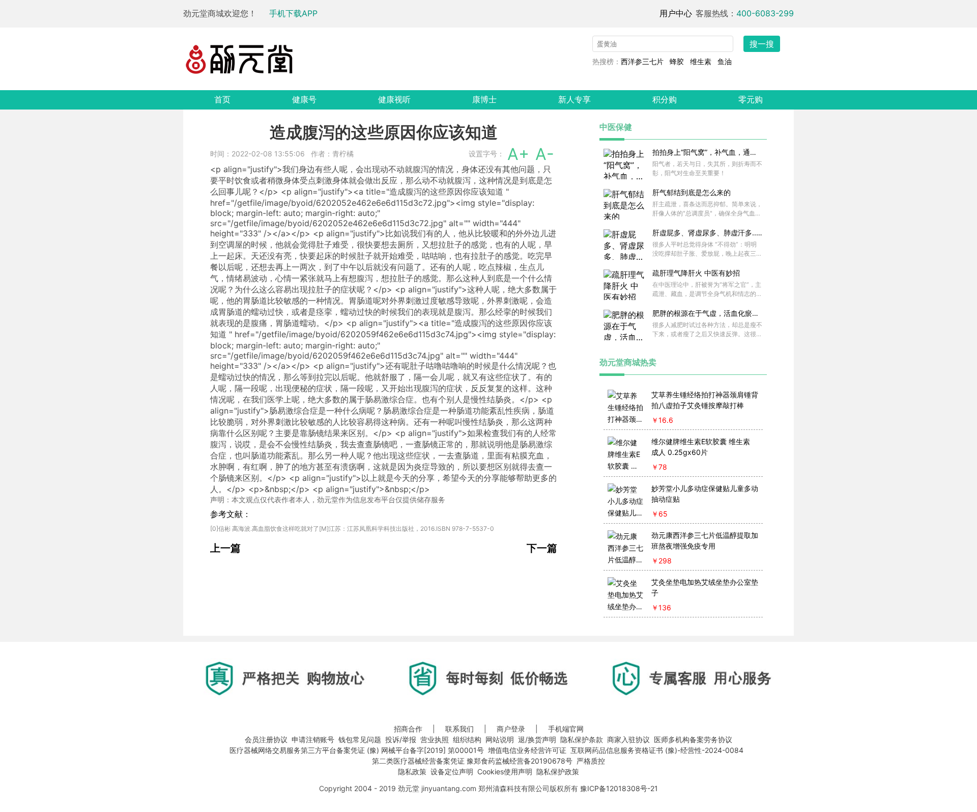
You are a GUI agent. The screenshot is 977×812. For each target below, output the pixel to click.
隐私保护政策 (557, 771)
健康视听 (394, 99)
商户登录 (511, 728)
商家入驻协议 (628, 739)
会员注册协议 (266, 739)
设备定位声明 (451, 771)
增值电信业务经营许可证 (527, 750)
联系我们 (459, 728)
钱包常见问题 (359, 739)
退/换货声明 (537, 739)
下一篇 (542, 548)
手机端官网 (566, 728)
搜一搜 (762, 44)
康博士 (484, 99)
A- (544, 154)
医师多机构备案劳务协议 (693, 739)
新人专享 (574, 99)
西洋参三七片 (642, 61)
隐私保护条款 (581, 739)
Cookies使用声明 (504, 771)
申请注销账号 (313, 739)
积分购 (664, 99)
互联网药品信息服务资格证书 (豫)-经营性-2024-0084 (656, 750)
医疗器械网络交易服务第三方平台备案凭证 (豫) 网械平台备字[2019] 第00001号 (356, 750)
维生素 (700, 61)
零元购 (750, 99)
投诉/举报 (400, 739)
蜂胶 (677, 61)
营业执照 (434, 739)
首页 (222, 99)
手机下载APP (293, 13)
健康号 (304, 99)
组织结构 (467, 739)
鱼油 (724, 61)
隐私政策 (412, 771)
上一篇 (225, 548)
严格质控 (591, 760)
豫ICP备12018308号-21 (619, 788)
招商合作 (408, 728)
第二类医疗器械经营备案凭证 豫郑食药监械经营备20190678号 (472, 760)
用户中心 (675, 13)
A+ (518, 154)
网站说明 (499, 739)
